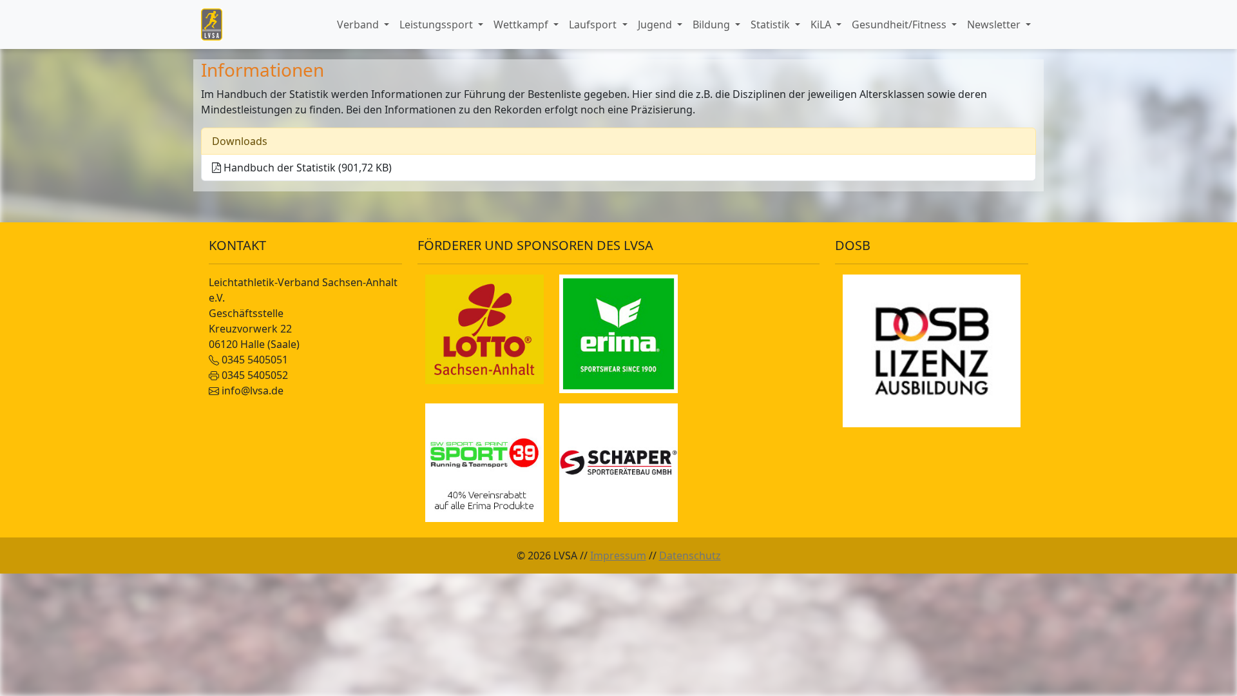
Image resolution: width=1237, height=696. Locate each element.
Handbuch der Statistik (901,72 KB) (306, 167)
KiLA (822, 24)
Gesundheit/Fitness (900, 24)
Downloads (239, 141)
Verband (359, 24)
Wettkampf (522, 24)
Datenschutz (690, 555)
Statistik (771, 24)
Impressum (618, 555)
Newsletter (995, 24)
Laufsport (594, 24)
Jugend (656, 24)
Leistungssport (437, 24)
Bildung (713, 24)
